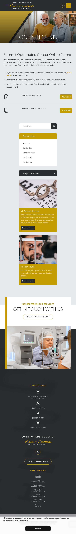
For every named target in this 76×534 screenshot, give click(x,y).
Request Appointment (38, 461)
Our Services (27, 148)
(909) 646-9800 (38, 408)
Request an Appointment (38, 317)
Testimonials (28, 157)
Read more (26, 228)
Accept (38, 528)
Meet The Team (29, 153)
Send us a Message (38, 428)
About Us (26, 143)
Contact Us (27, 162)
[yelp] (38, 452)
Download (66, 97)
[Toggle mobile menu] (7, 5)
